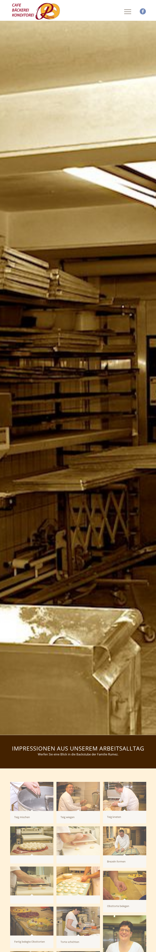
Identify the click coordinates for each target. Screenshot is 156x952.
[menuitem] (125, 11)
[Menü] (125, 11)
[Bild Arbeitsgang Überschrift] (33, 846)
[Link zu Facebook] (143, 11)
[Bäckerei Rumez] (36, 11)
